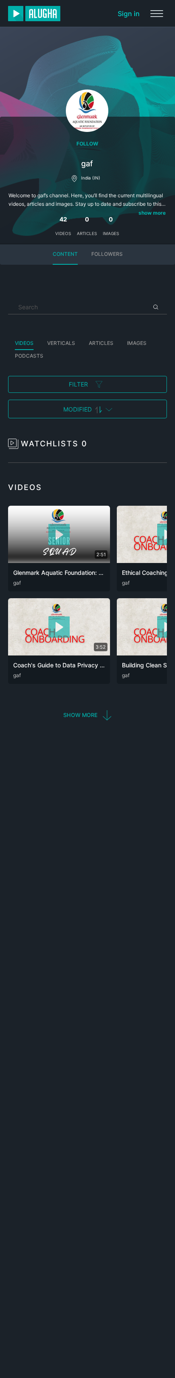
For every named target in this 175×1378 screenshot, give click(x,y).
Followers (107, 254)
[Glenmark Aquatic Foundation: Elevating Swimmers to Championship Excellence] (59, 560)
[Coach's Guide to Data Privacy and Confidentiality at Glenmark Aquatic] (59, 653)
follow (87, 143)
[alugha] (34, 13)
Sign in (129, 13)
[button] (87, 715)
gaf (17, 583)
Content (65, 254)
